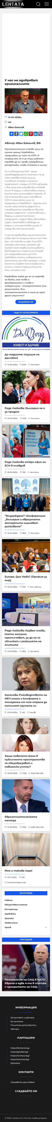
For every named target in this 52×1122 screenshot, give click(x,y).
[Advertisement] (26, 47)
